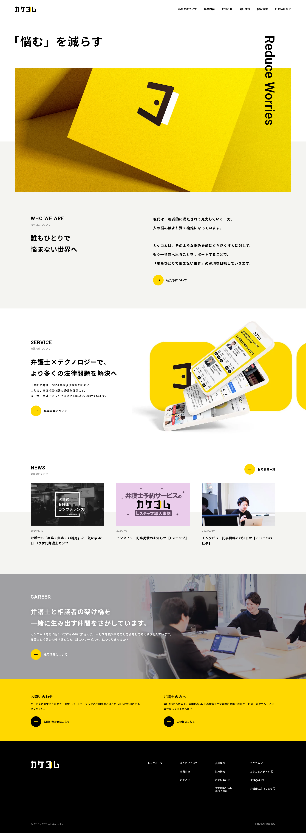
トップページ (155, 763)
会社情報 (220, 763)
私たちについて (188, 763)
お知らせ (185, 780)
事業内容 (185, 771)
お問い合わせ (222, 780)
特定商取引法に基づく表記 (224, 789)
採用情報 (220, 771)
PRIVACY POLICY (265, 824)
